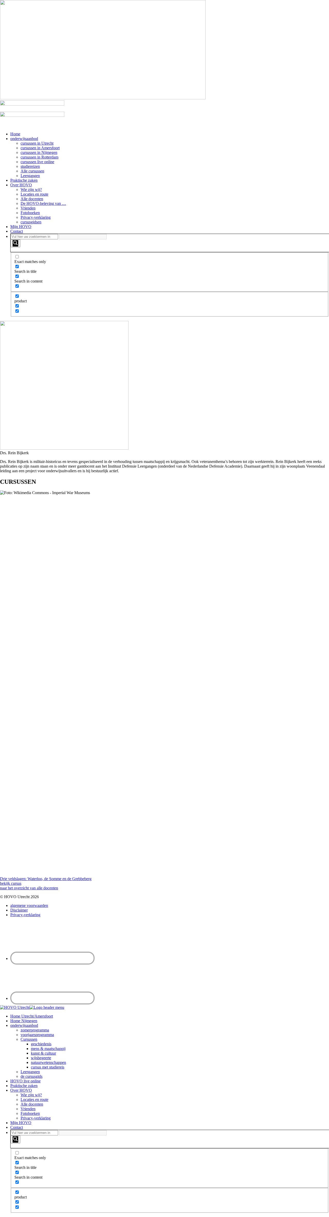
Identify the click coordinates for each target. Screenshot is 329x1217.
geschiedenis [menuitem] (41, 1044)
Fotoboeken (30, 213)
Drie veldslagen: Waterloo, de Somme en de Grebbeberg (46, 879)
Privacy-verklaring (36, 217)
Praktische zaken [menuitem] (24, 1085)
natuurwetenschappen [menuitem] (48, 1062)
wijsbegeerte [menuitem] (41, 1058)
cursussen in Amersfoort (40, 148)
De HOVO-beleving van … (43, 203)
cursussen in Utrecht (37, 143)
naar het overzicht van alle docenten (29, 888)
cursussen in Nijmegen (39, 152)
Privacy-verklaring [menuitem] (36, 1118)
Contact (16, 231)
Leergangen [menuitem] (30, 1072)
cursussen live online (37, 162)
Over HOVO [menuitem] (21, 1090)
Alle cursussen (32, 171)
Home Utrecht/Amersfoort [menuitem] (31, 1016)
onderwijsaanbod (24, 138)
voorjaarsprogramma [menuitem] (37, 1034)
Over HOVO (21, 185)
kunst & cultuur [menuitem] (43, 1053)
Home (15, 134)
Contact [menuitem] (16, 1127)
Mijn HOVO (20, 226)
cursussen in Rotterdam (39, 157)
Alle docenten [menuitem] (32, 1104)
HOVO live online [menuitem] (25, 1081)
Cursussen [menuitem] (29, 1039)
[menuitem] (169, 1171)
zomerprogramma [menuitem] (35, 1030)
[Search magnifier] (15, 243)
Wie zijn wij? (31, 189)
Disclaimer (19, 910)
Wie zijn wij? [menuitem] (31, 1095)
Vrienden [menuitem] (28, 1109)
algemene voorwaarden (29, 905)
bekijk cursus (10, 883)
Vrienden (28, 208)
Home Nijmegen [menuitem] (23, 1021)
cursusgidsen (31, 222)
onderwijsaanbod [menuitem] (24, 1025)
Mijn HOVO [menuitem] (20, 1122)
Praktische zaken (24, 180)
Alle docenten (32, 199)
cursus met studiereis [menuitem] (47, 1067)
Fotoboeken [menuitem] (30, 1113)
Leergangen (30, 175)
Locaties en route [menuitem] (34, 1099)
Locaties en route (34, 194)
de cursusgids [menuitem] (31, 1076)
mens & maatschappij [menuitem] (48, 1048)
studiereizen (30, 166)
